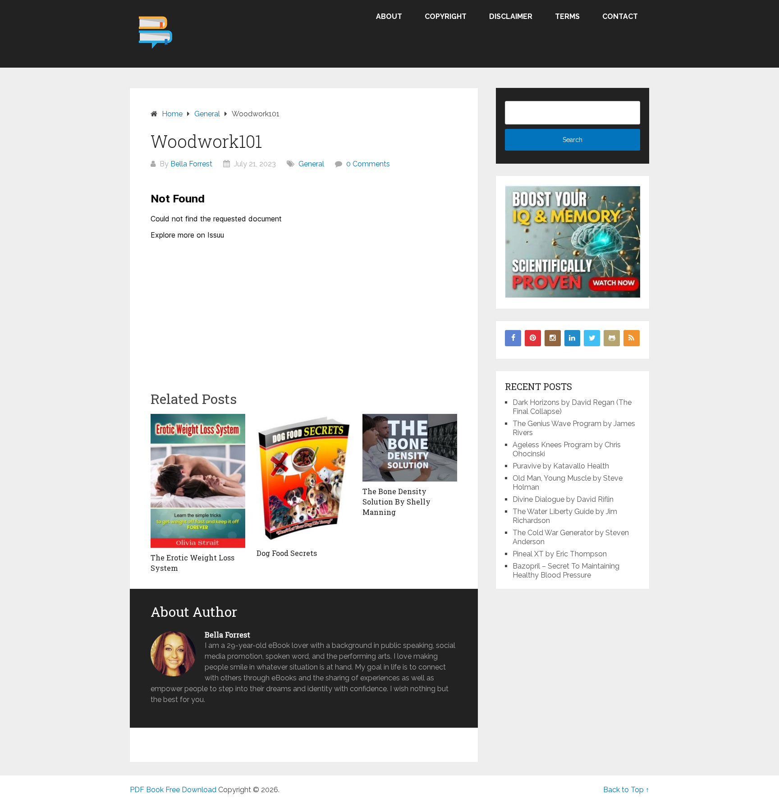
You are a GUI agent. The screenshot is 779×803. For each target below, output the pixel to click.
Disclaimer (510, 16)
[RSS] (631, 338)
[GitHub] (612, 338)
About (389, 16)
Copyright (446, 16)
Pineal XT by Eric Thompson (560, 554)
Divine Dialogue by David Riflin (563, 499)
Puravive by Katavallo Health (561, 466)
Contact (620, 16)
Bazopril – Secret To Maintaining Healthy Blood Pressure (566, 570)
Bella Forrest (191, 164)
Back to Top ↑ (626, 789)
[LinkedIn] (572, 338)
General (311, 164)
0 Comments (368, 164)
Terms (567, 16)
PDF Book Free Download (173, 789)
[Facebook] (513, 338)
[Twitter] (592, 338)
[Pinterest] (533, 338)
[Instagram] (553, 338)
